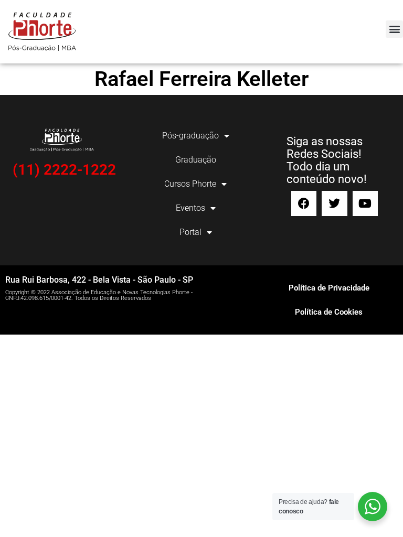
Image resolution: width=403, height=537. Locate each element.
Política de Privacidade (329, 288)
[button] (394, 29)
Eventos (190, 208)
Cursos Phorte (190, 184)
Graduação (195, 160)
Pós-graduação (190, 136)
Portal (190, 232)
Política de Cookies (329, 312)
